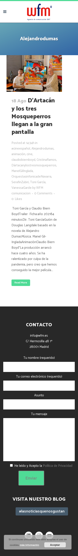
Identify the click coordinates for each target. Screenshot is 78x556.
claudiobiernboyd (23, 159)
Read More (21, 283)
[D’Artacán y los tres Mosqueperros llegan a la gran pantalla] (34, 73)
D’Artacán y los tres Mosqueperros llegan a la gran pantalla (33, 116)
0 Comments (43, 193)
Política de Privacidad (57, 466)
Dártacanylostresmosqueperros (33, 165)
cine (29, 154)
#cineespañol (20, 148)
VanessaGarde (21, 188)
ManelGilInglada (22, 171)
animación (18, 154)
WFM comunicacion (27, 190)
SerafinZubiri (20, 182)
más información (29, 545)
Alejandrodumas (42, 148)
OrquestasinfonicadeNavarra (31, 176)
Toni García (38, 182)
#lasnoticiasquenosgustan (42, 511)
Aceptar (55, 545)
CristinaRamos (46, 159)
